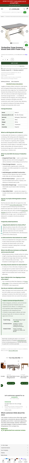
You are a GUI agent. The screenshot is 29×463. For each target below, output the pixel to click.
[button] (3, 406)
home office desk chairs (16, 203)
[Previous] (2, 30)
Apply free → (22, 64)
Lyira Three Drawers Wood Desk (7, 375)
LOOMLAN (4, 373)
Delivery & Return (5, 80)
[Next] (27, 30)
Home (2, 15)
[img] (14, 396)
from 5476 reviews (14, 397)
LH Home (18, 373)
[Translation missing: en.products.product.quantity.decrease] (2, 58)
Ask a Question (15, 80)
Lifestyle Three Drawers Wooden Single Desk (22, 375)
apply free (16, 320)
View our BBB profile (13, 349)
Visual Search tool (21, 339)
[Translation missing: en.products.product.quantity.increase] (8, 58)
